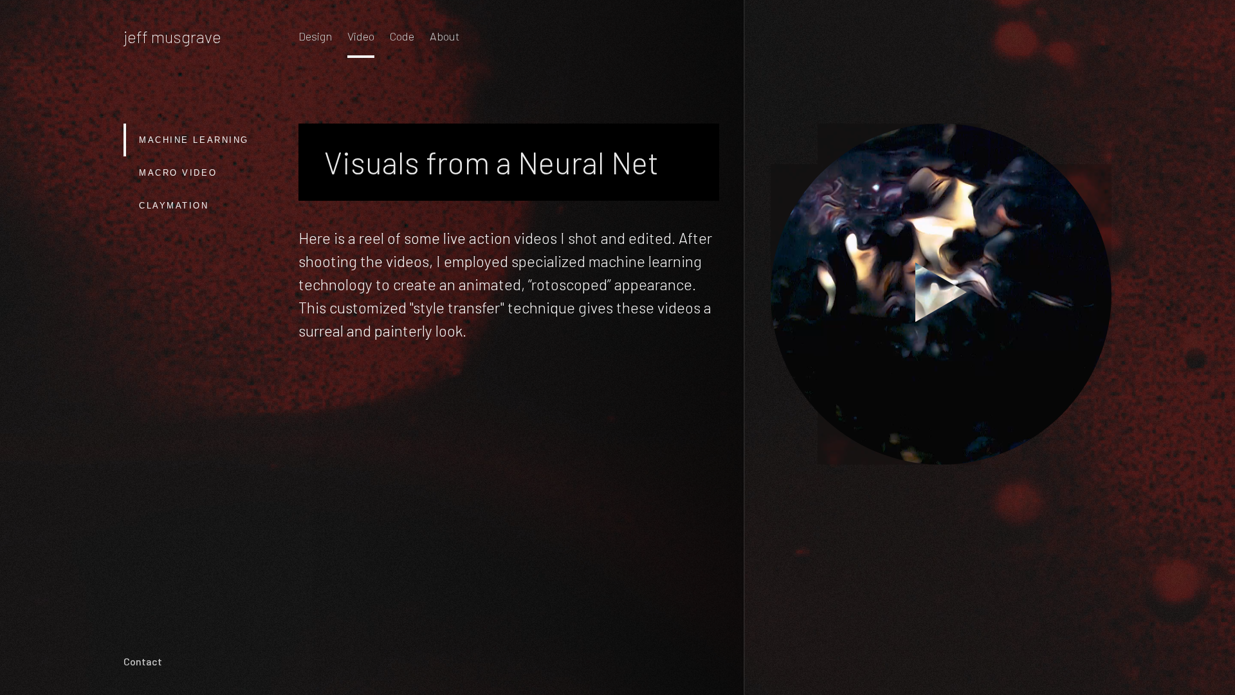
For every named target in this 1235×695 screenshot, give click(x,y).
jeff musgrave (172, 36)
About (444, 36)
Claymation (174, 205)
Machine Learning (194, 140)
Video (360, 36)
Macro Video (178, 173)
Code (402, 36)
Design (315, 36)
